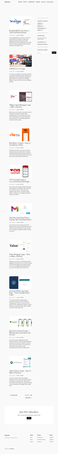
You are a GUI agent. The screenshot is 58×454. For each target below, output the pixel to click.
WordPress (12, 448)
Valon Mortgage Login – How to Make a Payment (19, 255)
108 (31, 395)
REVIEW (22, 35)
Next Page (29, 397)
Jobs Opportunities (41, 28)
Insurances (39, 26)
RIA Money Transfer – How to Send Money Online (19, 144)
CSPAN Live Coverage (17, 69)
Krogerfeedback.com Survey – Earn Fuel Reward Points (19, 31)
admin (18, 35)
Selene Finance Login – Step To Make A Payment (20, 372)
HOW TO (39, 24)
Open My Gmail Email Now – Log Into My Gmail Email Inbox (20, 219)
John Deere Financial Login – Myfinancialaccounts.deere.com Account (19, 333)
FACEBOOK (39, 23)
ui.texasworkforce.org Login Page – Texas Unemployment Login (19, 293)
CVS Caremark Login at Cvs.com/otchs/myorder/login (19, 181)
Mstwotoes (7, 1)
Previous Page (13, 395)
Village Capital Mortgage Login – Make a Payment (20, 106)
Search (54, 52)
